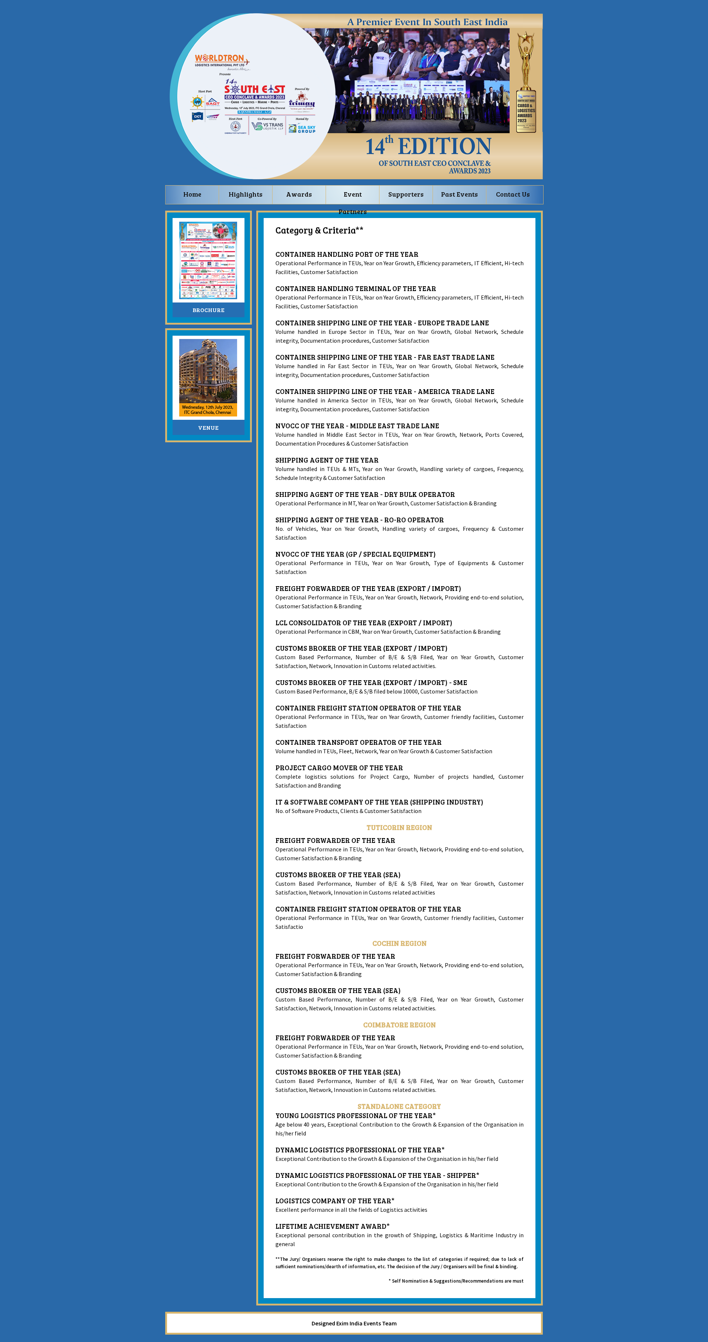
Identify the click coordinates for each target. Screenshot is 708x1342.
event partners (353, 197)
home (192, 194)
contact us (513, 194)
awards (299, 194)
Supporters (406, 194)
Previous (497, 133)
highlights (246, 194)
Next (508, 133)
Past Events (459, 194)
